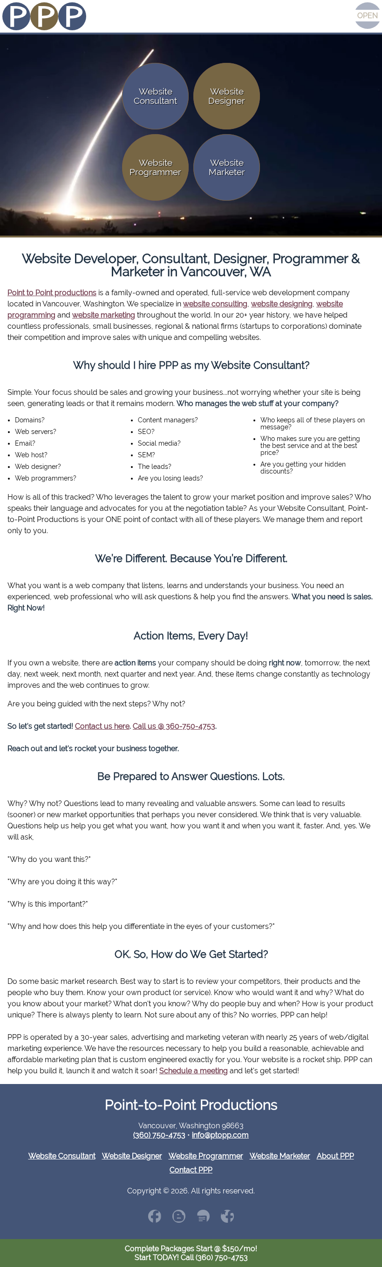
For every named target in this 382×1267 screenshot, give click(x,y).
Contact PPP (191, 1169)
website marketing (103, 315)
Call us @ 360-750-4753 (174, 726)
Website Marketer (280, 1156)
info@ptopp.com (220, 1135)
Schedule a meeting (193, 1070)
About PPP (335, 1156)
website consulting (215, 303)
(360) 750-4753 (159, 1135)
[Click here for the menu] (367, 15)
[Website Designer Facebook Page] (154, 1216)
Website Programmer (206, 1156)
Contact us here (102, 726)
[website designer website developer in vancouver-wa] (203, 1216)
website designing (282, 303)
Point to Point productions (51, 292)
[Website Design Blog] (178, 1216)
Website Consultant (62, 1156)
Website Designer (132, 1156)
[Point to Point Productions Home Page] (44, 17)
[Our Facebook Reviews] (227, 1216)
